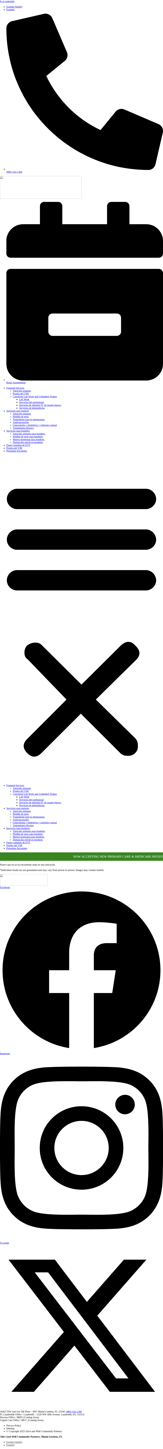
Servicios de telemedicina (32, 408)
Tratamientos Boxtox (23, 428)
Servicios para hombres (18, 431)
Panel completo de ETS (18, 445)
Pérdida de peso (21, 416)
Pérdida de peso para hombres (28, 436)
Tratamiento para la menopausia (29, 419)
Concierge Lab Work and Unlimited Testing (35, 396)
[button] (81, 618)
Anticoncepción (21, 422)
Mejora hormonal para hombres (28, 439)
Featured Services (15, 388)
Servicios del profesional (31, 402)
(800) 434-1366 (73, 1411)
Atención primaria (22, 390)
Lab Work (24, 399)
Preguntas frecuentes (16, 451)
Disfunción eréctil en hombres (28, 442)
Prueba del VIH (21, 393)
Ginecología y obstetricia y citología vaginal (35, 425)
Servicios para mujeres (17, 411)
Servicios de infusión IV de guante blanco (40, 405)
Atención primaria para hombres (29, 433)
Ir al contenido (7, 1)
